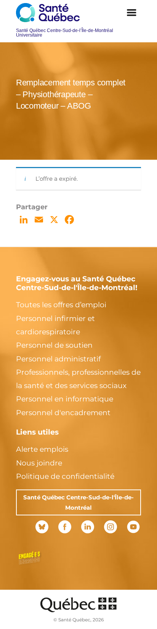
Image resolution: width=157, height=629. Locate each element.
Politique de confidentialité (65, 476)
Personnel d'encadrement (63, 412)
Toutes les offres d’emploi (61, 304)
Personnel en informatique (64, 399)
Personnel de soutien (54, 345)
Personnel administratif (58, 359)
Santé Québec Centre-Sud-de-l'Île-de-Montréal (78, 502)
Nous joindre (39, 463)
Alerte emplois (42, 449)
